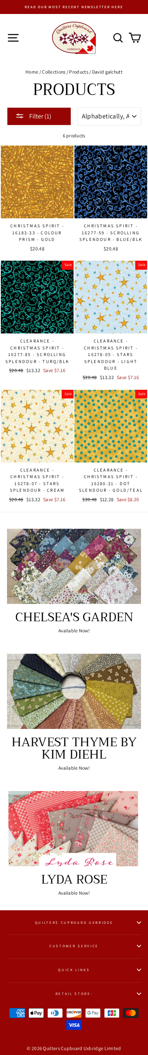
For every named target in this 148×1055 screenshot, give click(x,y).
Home (31, 72)
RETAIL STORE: (74, 993)
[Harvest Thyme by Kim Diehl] (74, 691)
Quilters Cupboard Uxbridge (74, 922)
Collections (53, 72)
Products (78, 72)
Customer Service (74, 946)
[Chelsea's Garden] (74, 566)
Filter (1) (39, 116)
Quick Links (74, 969)
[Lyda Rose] (74, 828)
